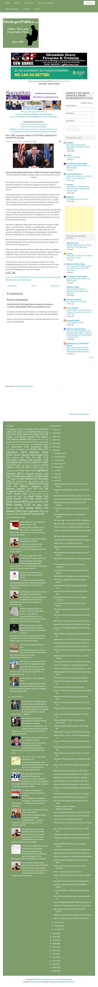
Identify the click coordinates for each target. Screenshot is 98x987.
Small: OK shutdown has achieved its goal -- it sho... (73, 668)
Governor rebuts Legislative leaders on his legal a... (72, 540)
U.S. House (27, 507)
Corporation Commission (15, 449)
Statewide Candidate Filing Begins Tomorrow (70, 797)
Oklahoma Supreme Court (19, 489)
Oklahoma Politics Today (75, 264)
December (58, 453)
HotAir (68, 155)
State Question (36, 502)
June (56, 474)
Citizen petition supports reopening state (69, 687)
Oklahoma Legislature (30, 486)
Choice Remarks (72, 308)
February (57, 926)
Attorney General (18, 439)
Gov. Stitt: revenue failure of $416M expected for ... (72, 881)
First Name (70, 113)
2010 (24, 429)
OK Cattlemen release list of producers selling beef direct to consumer (33, 793)
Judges (41, 467)
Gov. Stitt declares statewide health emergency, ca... (73, 902)
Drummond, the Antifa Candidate (34, 127)
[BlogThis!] (9, 273)
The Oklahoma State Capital (76, 164)
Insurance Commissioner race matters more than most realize (33, 132)
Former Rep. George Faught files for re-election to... (72, 774)
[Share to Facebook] (14, 273)
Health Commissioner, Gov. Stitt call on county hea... (73, 906)
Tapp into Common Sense (75, 329)
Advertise (28, 3)
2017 (24, 432)
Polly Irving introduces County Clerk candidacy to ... (72, 643)
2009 (54, 967)
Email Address (72, 106)
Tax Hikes (37, 505)
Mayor (13, 479)
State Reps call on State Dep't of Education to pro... (72, 496)
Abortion (44, 437)
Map (8, 476)
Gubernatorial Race (14, 462)
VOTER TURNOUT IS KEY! (75, 323)
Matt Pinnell (43, 476)
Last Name (70, 121)
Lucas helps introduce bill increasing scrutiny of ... (72, 646)
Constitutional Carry (41, 444)
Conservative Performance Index (17, 444)
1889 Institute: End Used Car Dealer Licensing (70, 778)
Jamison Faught (31, 141)
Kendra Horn (11, 471)
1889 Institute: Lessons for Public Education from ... (72, 732)
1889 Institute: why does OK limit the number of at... (72, 853)
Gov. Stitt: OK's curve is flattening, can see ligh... (71, 678)
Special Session (13, 499)
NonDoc (69, 254)
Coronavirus (34, 277)
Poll (41, 489)
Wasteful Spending (31, 514)
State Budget (26, 280)
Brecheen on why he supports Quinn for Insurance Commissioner (34, 129)
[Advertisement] (79, 219)
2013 (54, 954)
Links (37, 9)
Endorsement (37, 455)
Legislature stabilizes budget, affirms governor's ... (72, 834)
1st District (11, 429)
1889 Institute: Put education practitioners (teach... (72, 576)
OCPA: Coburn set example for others (67, 872)
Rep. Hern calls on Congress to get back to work (71, 524)
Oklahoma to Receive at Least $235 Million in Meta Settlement (79, 177)
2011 (54, 961)
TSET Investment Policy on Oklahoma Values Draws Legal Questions (77, 291)
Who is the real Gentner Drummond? (34, 124)
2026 (54, 430)
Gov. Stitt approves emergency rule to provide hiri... (72, 812)
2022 (19, 434)
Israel (36, 465)
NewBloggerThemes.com (65, 982)
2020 (8, 434)
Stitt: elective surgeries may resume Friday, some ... (72, 621)
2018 (32, 432)
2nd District (33, 434)
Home (7, 3)
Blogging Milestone (38, 439)
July (55, 470)
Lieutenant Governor (34, 474)
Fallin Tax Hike (33, 457)
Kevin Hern (24, 470)
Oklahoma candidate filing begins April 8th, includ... (72, 915)
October (57, 460)
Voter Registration (31, 511)
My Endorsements (20, 481)
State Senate (14, 504)
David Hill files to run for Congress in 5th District (71, 781)
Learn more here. (64, 81)
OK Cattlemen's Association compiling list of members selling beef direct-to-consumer (34, 720)
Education (12, 452)
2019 (43, 432)
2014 (46, 429)
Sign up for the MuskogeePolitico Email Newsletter (33, 114)
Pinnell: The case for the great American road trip (71, 527)
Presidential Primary (15, 491)
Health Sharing (12, 9)
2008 (54, 971)
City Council (40, 442)
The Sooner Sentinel (73, 300)
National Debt (38, 481)
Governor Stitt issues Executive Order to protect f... (72, 794)
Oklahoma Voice (72, 243)
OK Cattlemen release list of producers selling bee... (73, 499)
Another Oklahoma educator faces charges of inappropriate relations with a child (79, 312)
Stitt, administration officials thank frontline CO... (71, 536)
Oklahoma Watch (72, 287)
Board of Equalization (21, 277)
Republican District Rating (38, 491)
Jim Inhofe (26, 467)
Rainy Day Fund (15, 280)
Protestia (69, 185)
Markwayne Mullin (24, 476)
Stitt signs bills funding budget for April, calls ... (71, 771)
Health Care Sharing (23, 465)
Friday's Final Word (73, 157)
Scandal (9, 496)
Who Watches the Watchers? (76, 302)
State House (13, 501)
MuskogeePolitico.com (47, 979)
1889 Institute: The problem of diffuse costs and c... (73, 640)
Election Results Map (16, 455)
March (56, 922)
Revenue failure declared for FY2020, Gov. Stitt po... (72, 624)
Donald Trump (36, 449)
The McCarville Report (74, 174)
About (17, 3)
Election (34, 452)
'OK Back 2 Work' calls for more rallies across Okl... (72, 662)
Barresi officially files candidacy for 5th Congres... (72, 784)
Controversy (16, 447)
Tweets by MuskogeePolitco (79, 414)
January (57, 929)
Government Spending (48, 277)
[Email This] (6, 273)
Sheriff (19, 496)
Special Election (35, 496)
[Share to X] (11, 273)
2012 (35, 429)
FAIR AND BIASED (73, 320)
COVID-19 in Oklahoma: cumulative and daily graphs (73, 856)
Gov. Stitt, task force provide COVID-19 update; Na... (73, 520)
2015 (54, 947)
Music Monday (26, 479)
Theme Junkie (36, 982)
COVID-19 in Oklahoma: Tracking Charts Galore (71, 665)
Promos (26, 9)
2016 (14, 432)
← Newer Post (11, 286)
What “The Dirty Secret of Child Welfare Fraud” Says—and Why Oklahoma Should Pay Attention (77, 350)
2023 (54, 440)
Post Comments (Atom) (24, 386)
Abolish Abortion (27, 437)
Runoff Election (13, 494)
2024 (54, 437)
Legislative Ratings (46, 3)
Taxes (8, 508)
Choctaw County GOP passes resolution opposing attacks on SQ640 (31, 575)
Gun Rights (33, 462)
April (56, 481)
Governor (38, 460)
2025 (54, 433)
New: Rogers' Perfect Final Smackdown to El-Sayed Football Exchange (78, 147)
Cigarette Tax (27, 442)
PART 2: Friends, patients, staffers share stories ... (72, 918)
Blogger (69, 979)
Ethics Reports (12, 458)
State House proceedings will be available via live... (72, 850)
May (55, 477)
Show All (91, 357)
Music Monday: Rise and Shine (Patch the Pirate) (71, 816)
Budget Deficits (12, 442)
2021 (54, 447)
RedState (69, 143)
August (57, 467)
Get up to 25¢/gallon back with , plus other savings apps (33, 117)
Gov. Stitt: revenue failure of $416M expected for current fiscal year (31, 136)
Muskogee (43, 479)
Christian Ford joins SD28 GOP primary (68, 819)
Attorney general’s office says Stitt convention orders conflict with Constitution (78, 268)
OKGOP (9, 484)
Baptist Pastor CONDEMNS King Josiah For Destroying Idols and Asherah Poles (77, 189)
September (58, 464)
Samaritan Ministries (36, 494)
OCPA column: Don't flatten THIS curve (68, 543)
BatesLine (70, 197)
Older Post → (55, 286)
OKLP (22, 484)
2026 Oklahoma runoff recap (76, 199)
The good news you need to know (33, 112)
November (58, 457)
